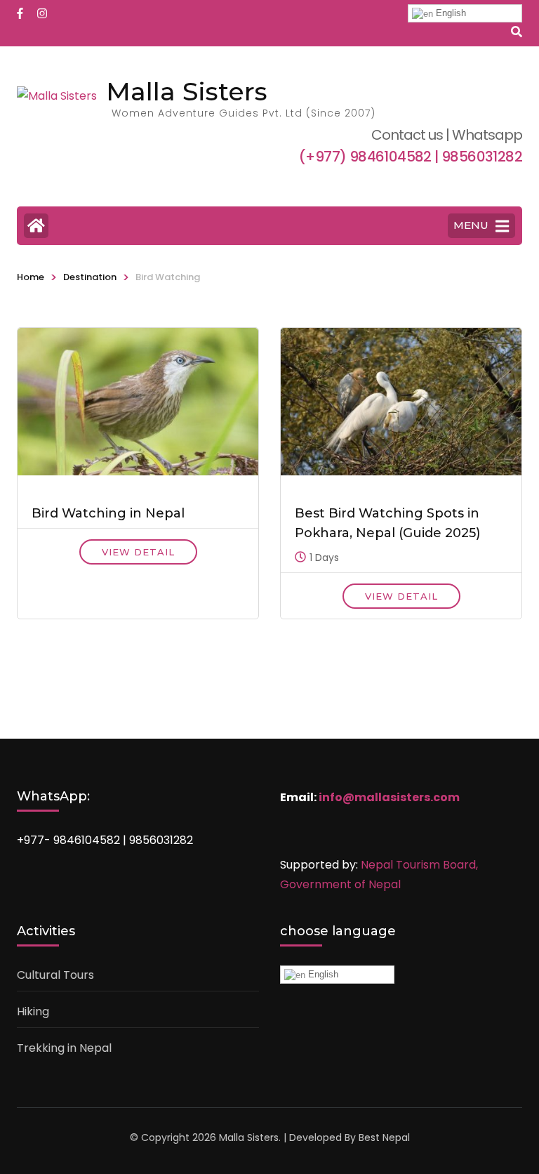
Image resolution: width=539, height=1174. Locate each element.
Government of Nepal (340, 884)
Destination (90, 277)
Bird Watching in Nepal (108, 513)
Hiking (33, 1011)
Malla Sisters (186, 91)
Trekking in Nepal (64, 1048)
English (449, 13)
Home (30, 277)
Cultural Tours (55, 975)
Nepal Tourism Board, (419, 865)
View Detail (138, 552)
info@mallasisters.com (389, 797)
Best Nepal (384, 1137)
